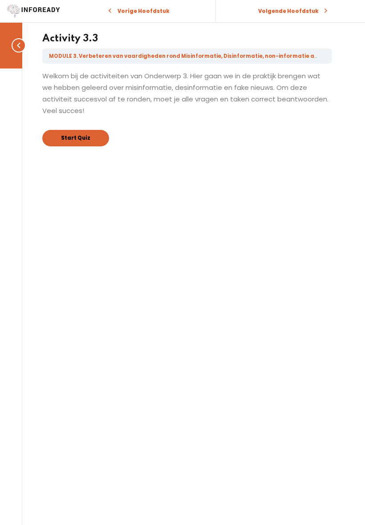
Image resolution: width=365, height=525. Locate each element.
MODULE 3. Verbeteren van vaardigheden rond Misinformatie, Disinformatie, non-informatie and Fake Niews (202, 56)
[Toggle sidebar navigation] (17, 45)
